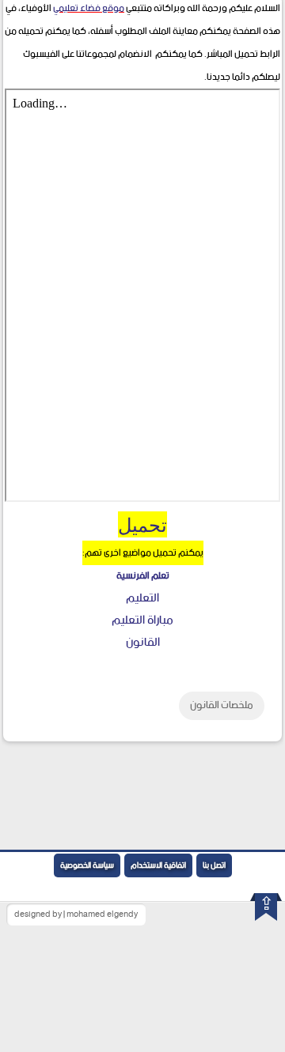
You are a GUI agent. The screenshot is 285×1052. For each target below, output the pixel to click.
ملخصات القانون (221, 705)
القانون (143, 642)
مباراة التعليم (142, 620)
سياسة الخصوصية (87, 865)
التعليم (142, 598)
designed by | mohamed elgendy (76, 914)
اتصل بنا (214, 865)
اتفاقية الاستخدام (158, 865)
